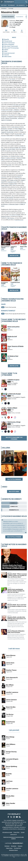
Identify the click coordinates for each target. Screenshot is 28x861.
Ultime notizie (7, 56)
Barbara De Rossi (5, 216)
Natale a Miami (4, 185)
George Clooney (11, 752)
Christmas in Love (11, 182)
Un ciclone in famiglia (15, 214)
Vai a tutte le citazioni (14, 537)
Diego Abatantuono (7, 75)
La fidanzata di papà (13, 204)
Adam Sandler (10, 803)
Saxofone (21, 115)
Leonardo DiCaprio (12, 759)
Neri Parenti (18, 176)
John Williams (10, 744)
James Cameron (11, 700)
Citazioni (6, 55)
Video (5, 51)
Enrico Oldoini (12, 149)
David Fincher (10, 722)
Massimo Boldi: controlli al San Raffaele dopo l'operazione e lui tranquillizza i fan (16, 618)
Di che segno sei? (16, 104)
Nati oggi (3, 5)
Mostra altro (14, 255)
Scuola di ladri (10, 132)
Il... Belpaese (16, 109)
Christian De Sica (19, 135)
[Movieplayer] (14, 814)
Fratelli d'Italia (9, 135)
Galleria (6, 49)
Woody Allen (10, 796)
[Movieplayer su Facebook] (8, 817)
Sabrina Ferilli (13, 183)
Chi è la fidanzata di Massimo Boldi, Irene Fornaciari (15, 631)
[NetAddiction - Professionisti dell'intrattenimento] (17, 843)
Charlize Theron (11, 670)
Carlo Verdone (15, 127)
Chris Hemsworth (12, 677)
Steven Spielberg (11, 766)
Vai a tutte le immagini (14, 479)
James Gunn (10, 663)
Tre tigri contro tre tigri (6, 109)
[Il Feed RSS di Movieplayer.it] (19, 817)
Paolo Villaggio (18, 128)
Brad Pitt (9, 774)
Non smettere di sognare (5, 247)
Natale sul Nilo (13, 180)
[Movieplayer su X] (11, 817)
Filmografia (19, 16)
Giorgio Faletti (16, 75)
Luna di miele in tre (12, 108)
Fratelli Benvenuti (19, 219)
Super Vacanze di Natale (15, 346)
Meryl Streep (10, 737)
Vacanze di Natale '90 (15, 147)
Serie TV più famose (9, 42)
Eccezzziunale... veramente (16, 118)
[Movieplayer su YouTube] (16, 817)
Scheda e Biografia (8, 16)
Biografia (6, 39)
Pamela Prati (4, 99)
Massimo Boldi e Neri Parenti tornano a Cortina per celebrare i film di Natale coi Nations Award (13, 566)
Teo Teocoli (12, 78)
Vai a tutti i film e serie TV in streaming (14, 438)
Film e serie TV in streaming (11, 48)
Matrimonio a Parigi (13, 422)
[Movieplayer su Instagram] (14, 817)
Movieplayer (4, 8)
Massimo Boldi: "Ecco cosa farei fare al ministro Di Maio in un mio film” (16, 606)
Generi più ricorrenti (9, 53)
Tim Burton (9, 714)
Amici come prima (13, 327)
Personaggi (11, 8)
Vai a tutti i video (14, 491)
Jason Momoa (10, 655)
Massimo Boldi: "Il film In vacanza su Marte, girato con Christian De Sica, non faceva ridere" (17, 575)
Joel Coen (9, 781)
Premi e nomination (9, 44)
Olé (12, 195)
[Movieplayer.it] (9, 2)
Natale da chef (12, 336)
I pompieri (9, 128)
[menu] (2, 2)
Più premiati (11, 5)
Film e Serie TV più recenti (11, 46)
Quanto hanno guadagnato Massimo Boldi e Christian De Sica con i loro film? (15, 591)
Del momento (21, 5)
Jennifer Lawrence (12, 692)
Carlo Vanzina (4, 156)
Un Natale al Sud (12, 356)
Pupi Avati (8, 164)
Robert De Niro (11, 707)
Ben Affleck (9, 685)
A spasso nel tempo (10, 158)
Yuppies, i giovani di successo (11, 130)
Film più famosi (8, 41)
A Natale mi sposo (14, 247)
